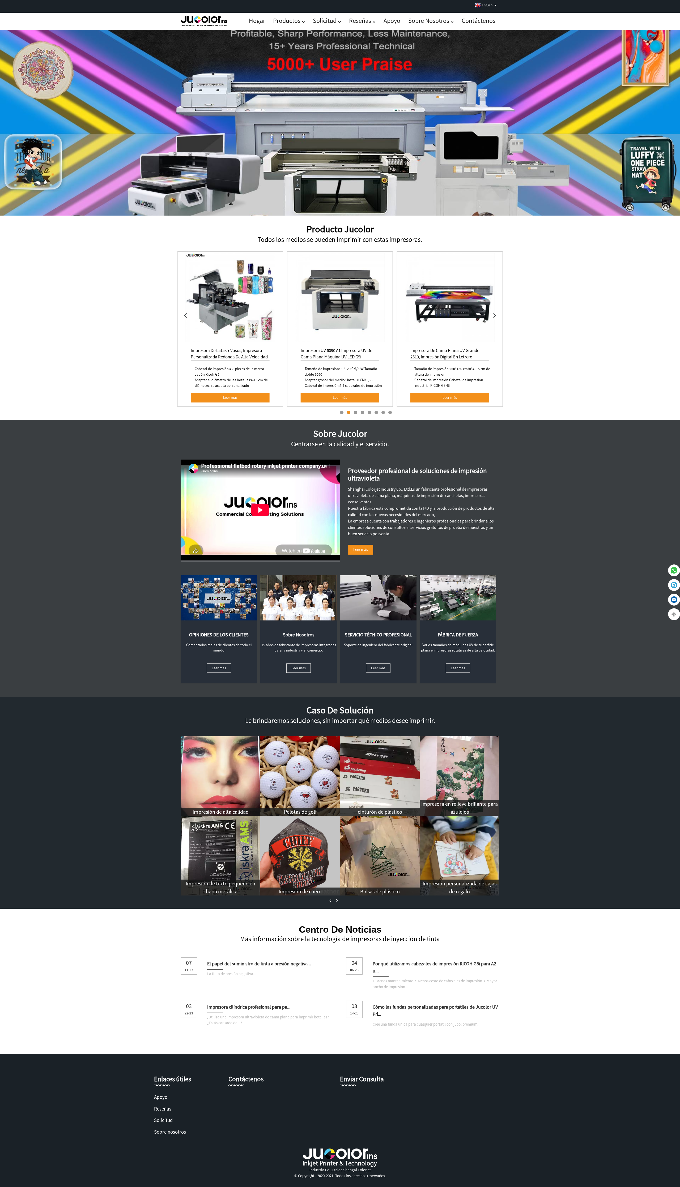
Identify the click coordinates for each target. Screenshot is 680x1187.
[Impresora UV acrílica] (300, 775)
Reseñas (360, 20)
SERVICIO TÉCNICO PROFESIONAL (378, 635)
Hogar (257, 20)
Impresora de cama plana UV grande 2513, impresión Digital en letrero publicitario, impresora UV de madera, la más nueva (338, 360)
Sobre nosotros (428, 20)
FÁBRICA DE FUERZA (458, 635)
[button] (185, 315)
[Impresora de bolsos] (459, 775)
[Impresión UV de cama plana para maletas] (220, 855)
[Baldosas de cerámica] (380, 855)
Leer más (230, 397)
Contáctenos (478, 20)
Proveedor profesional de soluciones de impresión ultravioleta (417, 474)
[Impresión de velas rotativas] (300, 855)
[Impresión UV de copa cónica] (380, 775)
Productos (286, 20)
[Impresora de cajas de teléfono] (220, 775)
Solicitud (325, 20)
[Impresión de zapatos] (459, 855)
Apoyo (392, 20)
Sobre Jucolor (340, 433)
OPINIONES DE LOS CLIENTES (219, 635)
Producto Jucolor (340, 229)
